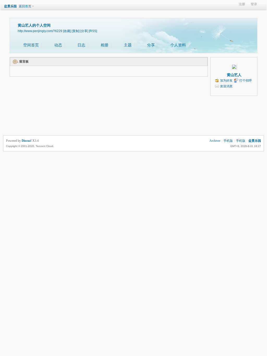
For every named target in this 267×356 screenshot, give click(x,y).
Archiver (214, 141)
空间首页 (31, 45)
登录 (254, 4)
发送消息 (226, 86)
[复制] (76, 31)
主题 (128, 45)
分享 (151, 45)
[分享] (84, 31)
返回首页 (25, 6)
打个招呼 (245, 80)
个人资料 (178, 45)
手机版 (228, 141)
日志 (81, 45)
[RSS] (93, 31)
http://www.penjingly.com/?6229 (40, 31)
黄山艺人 (234, 75)
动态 (58, 45)
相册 (104, 45)
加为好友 (226, 80)
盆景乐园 (10, 6)
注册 (242, 4)
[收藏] (67, 31)
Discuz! (27, 141)
